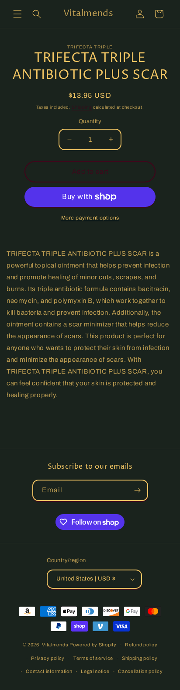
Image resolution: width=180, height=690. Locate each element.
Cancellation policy (140, 671)
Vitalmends (55, 644)
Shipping (82, 107)
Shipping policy (140, 658)
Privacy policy (48, 658)
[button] (17, 14)
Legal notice (95, 671)
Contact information (49, 671)
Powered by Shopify (93, 644)
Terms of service (93, 658)
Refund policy (141, 644)
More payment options (90, 218)
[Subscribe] (137, 490)
